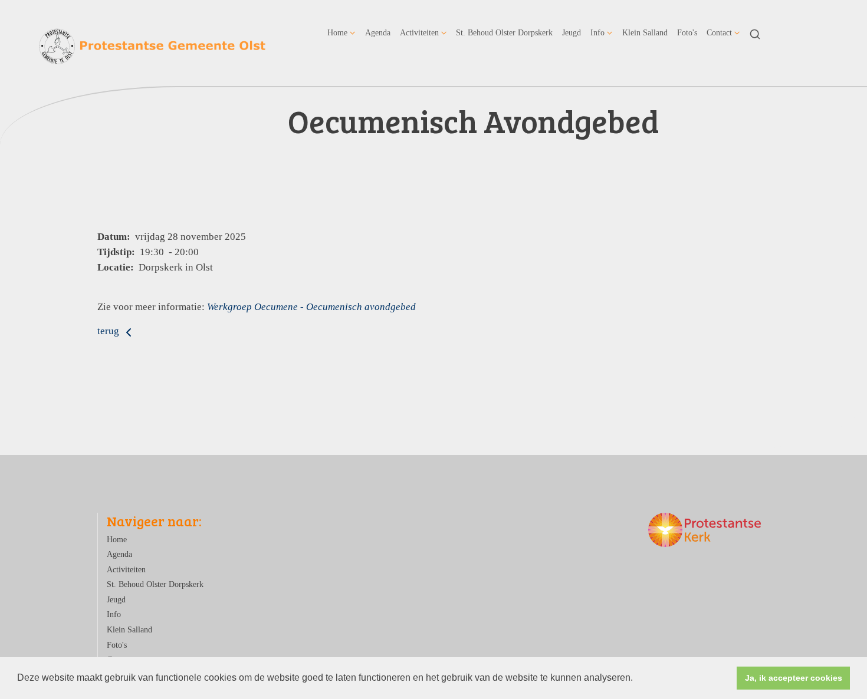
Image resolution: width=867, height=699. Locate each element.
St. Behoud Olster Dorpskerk (504, 32)
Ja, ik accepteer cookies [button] (793, 677)
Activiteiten (419, 32)
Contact (719, 32)
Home (337, 32)
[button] (637, 679)
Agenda (377, 32)
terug (109, 331)
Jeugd (571, 32)
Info (597, 32)
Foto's (687, 32)
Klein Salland (645, 32)
